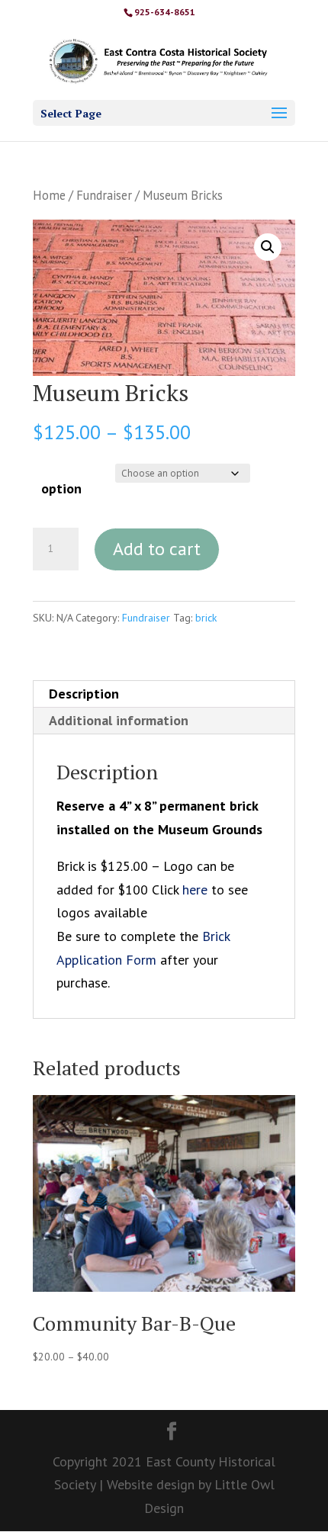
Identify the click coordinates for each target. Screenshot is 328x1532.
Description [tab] (84, 693)
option (61, 488)
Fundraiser (104, 195)
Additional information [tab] (118, 720)
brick (206, 618)
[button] (267, 247)
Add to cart (157, 548)
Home (49, 195)
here (194, 889)
